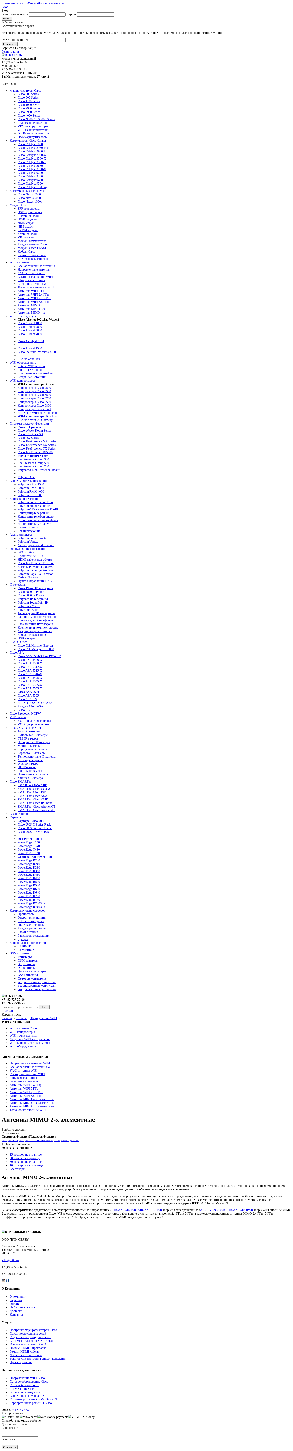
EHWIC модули (28, 215)
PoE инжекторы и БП (32, 369)
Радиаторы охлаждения (33, 935)
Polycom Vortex (28, 541)
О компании (18, 1296)
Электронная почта (15, 14)
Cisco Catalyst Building (32, 187)
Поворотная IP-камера (33, 774)
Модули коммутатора (32, 240)
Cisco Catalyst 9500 (30, 183)
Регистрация (10, 51)
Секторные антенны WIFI (35, 276)
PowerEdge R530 (29, 881)
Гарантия (21, 3)
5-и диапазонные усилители (37, 989)
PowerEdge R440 (29, 878)
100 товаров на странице (26, 1165)
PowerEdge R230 (29, 860)
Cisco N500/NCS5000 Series (36, 119)
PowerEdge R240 (29, 864)
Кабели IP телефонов (32, 634)
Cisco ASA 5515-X (30, 670)
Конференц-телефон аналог (36, 516)
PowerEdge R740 (29, 899)
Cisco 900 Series (28, 97)
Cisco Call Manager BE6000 (36, 649)
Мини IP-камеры (29, 745)
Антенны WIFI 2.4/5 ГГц (34, 298)
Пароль (71, 14)
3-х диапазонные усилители (37, 985)
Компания (8, 3)
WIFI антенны (19, 262)
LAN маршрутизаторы (33, 122)
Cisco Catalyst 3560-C (32, 162)
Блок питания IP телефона (35, 624)
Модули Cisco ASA (30, 706)
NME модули (26, 223)
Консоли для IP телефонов (35, 620)
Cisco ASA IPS (27, 699)
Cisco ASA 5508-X (30, 663)
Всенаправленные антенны (36, 266)
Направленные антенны (34, 269)
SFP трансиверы (29, 208)
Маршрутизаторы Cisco (25, 90)
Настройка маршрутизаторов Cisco (33, 1330)
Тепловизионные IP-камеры (37, 756)
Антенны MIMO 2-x (31, 305)
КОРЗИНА (9, 1011)
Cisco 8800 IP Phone (31, 595)
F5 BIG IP (24, 946)
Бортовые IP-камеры (31, 753)
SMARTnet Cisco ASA (32, 796)
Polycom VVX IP (29, 606)
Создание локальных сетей (28, 1333)
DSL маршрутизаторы (32, 137)
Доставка (44, 3)
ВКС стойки (26, 552)
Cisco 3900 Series (29, 112)
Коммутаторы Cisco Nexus (27, 190)
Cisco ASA (17, 652)
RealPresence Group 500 (33, 463)
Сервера (15, 817)
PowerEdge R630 (29, 889)
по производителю (66, 1140)
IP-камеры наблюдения (25, 727)
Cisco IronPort (19, 813)
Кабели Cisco (26, 251)
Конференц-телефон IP (33, 513)
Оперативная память (32, 917)
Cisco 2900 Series (29, 108)
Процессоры (26, 914)
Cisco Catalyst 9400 (30, 180)
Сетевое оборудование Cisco (29, 1381)
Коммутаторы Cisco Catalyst (28, 140)
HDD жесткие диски (32, 924)
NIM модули (26, 226)
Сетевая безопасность (24, 1385)
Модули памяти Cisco (32, 244)
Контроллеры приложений (28, 942)
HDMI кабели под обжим (35, 559)
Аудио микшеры (21, 534)
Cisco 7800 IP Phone (31, 591)
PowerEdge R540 (29, 885)
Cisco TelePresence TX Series (37, 448)
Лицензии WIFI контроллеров (38, 412)
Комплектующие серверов (27, 910)
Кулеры (23, 939)
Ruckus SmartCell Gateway (35, 420)
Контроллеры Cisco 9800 (34, 405)
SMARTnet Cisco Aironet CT (36, 806)
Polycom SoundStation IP (34, 505)
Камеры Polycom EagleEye (35, 566)
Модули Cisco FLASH (32, 248)
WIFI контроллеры (22, 380)
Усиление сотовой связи (26, 1355)
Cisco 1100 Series (29, 101)
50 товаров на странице (26, 1161)
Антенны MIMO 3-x (31, 309)
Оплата (33, 3)
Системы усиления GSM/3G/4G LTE (34, 1399)
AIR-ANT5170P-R (150, 1210)
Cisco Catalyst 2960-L (32, 151)
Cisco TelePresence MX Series (37, 441)
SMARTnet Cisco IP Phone (35, 803)
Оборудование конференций (29, 548)
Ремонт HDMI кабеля (24, 1351)
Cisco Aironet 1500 (30, 348)
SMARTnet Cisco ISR (32, 792)
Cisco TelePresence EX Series (37, 445)
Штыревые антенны (31, 280)
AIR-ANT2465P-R (123, 1210)
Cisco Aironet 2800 (30, 326)
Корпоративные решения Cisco (31, 1403)
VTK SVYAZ (21, 1409)
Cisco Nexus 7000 (29, 194)
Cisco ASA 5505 (28, 695)
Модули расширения (32, 928)
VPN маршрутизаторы (33, 126)
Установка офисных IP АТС (28, 1344)
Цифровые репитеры (32, 971)
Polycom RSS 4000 (30, 495)
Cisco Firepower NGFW (25, 713)
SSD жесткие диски (31, 921)
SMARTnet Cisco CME (33, 799)
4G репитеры (26, 967)
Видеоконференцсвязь (25, 1392)
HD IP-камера (27, 767)
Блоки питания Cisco (32, 255)
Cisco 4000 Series (29, 115)
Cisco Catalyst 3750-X (32, 169)
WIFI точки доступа (23, 316)
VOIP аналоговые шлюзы (35, 720)
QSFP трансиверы (30, 212)
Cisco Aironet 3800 (30, 330)
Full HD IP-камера (30, 770)
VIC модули (26, 237)
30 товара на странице (25, 1158)
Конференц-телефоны (24, 498)
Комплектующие (29, 531)
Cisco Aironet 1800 (30, 323)
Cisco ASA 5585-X (30, 688)
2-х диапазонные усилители (37, 982)
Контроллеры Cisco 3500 (34, 391)
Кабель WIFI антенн (31, 366)
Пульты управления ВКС (35, 581)
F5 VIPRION (26, 949)
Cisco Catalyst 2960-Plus (33, 147)
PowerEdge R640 (29, 892)
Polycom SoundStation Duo (35, 502)
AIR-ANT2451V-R (212, 1210)
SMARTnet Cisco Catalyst (34, 788)
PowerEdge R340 (29, 871)
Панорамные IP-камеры (34, 742)
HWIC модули (27, 219)
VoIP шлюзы (18, 717)
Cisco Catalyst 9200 (30, 172)
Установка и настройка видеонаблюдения (38, 1358)
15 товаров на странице (26, 1154)
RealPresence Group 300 (33, 459)
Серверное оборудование (27, 1395)
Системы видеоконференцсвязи (31, 1340)
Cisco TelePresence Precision (36, 563)
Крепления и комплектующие (38, 627)
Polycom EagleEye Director (35, 574)
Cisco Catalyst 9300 (30, 176)
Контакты (57, 3)
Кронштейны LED (30, 556)
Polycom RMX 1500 (31, 484)
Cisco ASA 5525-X (30, 677)
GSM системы (19, 953)
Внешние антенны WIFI (34, 283)
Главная (7, 1018)
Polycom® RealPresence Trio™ (38, 509)
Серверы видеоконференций (29, 480)
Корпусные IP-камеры (33, 749)
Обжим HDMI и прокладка (28, 1348)
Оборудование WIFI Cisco (27, 1378)
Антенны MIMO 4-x (31, 312)
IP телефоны (18, 584)
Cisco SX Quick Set (30, 434)
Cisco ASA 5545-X (30, 681)
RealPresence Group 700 (33, 466)
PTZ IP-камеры (28, 738)
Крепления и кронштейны (35, 373)
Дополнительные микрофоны (38, 520)
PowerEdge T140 (29, 842)
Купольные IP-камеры (33, 735)
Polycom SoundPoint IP (33, 602)
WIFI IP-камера (28, 763)
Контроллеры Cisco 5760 (34, 398)
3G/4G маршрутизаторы (34, 133)
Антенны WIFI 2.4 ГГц (33, 294)
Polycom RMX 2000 (31, 488)
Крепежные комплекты (33, 258)
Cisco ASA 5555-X (30, 685)
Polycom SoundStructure (33, 538)
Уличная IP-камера (30, 778)
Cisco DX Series (28, 437)
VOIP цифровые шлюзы (34, 724)
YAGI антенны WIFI (31, 273)
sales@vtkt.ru (10, 1260)
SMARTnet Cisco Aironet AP (36, 810)
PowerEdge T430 (29, 849)
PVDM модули (28, 230)
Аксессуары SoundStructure (36, 545)
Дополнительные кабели (34, 523)
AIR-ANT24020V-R (239, 1210)
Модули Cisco (19, 205)
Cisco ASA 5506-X (30, 659)
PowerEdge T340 (29, 846)
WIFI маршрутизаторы (33, 129)
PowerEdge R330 (29, 867)
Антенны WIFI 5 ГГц (32, 291)
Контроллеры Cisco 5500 (34, 394)
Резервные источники (32, 377)
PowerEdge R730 (29, 896)
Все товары (17, 1169)
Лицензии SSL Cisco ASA (35, 702)
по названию (44, 1140)
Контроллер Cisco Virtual (34, 409)
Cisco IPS (24, 710)
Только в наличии (18, 1144)
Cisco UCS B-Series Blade (35, 828)
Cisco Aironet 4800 (30, 334)
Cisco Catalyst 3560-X (32, 158)
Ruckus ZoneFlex (29, 359)
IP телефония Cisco (22, 1388)
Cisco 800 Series (28, 94)
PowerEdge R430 (29, 874)
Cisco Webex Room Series (34, 430)
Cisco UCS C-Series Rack (34, 824)
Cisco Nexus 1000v (30, 201)
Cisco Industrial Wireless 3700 (37, 351)
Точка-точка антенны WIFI (36, 287)
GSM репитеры (28, 960)
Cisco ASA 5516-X (30, 674)
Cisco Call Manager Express (35, 645)
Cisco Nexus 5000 (29, 198)
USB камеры (26, 638)
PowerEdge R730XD (31, 903)
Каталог (21, 1018)
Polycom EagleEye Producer (36, 570)
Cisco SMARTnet (21, 781)
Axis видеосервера (30, 760)
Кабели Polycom (28, 577)
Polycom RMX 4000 (31, 491)
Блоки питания (28, 527)
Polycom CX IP (28, 609)
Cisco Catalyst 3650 (30, 165)
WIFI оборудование (23, 362)
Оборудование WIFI (43, 1018)
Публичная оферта (22, 1307)
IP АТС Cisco (18, 642)
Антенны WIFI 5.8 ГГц (33, 301)
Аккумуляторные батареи (35, 631)
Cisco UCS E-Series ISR (33, 831)
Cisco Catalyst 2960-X (32, 155)
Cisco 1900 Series (29, 104)
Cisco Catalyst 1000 (30, 144)
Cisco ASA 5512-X (30, 667)
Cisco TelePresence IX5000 (35, 452)
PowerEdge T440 (29, 853)
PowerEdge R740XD (31, 907)
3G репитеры (26, 964)
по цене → (10, 1140)
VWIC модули (27, 233)
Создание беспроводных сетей (30, 1337)
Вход (5, 7)
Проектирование (21, 1362)
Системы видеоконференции (29, 423)
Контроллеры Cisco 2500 (34, 387)
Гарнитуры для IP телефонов (37, 616)
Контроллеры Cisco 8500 (34, 402)
